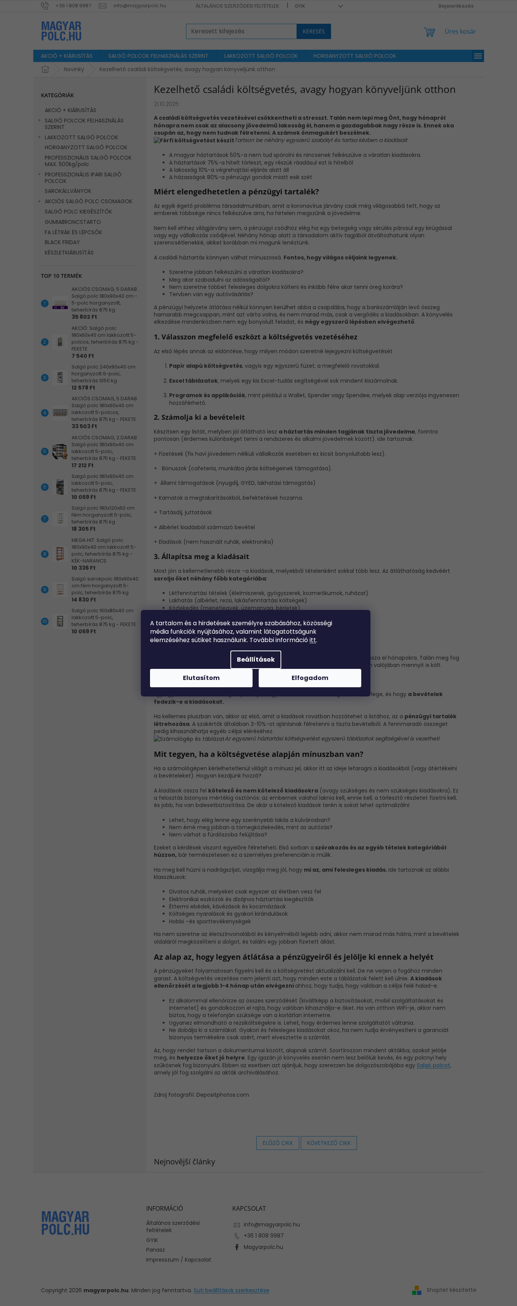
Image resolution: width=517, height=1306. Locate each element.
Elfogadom (310, 677)
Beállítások (256, 659)
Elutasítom (201, 677)
